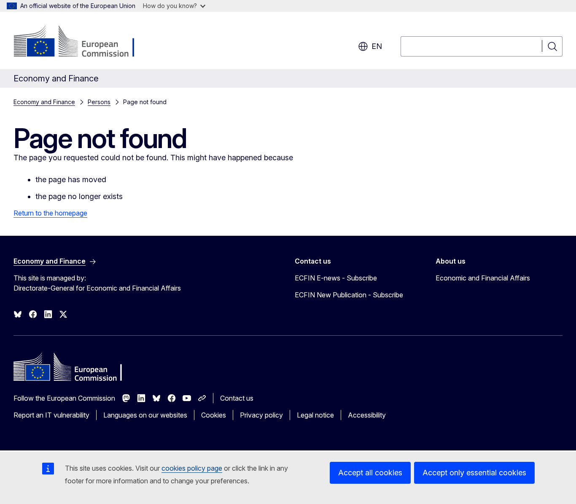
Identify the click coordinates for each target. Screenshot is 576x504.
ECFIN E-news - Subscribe (336, 278)
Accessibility (367, 415)
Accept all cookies (370, 472)
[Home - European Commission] (81, 42)
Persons (99, 101)
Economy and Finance (44, 101)
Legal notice (315, 415)
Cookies (213, 415)
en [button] (376, 46)
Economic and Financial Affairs (483, 278)
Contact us (236, 398)
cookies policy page (191, 468)
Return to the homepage (50, 213)
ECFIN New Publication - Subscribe (349, 295)
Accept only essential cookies (474, 472)
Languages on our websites (145, 415)
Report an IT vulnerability (51, 415)
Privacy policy (261, 415)
